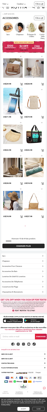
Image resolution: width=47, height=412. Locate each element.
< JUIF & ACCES (8, 14)
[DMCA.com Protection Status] (23, 387)
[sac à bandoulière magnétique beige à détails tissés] (34, 101)
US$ (29, 372)
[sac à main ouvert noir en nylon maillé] (34, 134)
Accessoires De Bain (9, 271)
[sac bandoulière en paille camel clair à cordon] (13, 167)
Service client (7, 354)
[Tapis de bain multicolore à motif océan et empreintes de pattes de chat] (34, 167)
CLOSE (39, 409)
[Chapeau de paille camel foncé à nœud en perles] (13, 200)
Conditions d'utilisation (19, 392)
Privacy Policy (5, 404)
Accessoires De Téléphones (12, 282)
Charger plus (23, 246)
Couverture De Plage (10, 287)
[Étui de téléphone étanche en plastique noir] (13, 101)
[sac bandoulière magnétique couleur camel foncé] (34, 200)
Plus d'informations (9, 368)
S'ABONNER (41, 337)
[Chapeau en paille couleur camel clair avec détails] (13, 134)
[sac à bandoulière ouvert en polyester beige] (34, 68)
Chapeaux (6, 261)
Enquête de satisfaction (10, 349)
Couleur (20, 4)
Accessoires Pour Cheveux (12, 266)
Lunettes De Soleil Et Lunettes (13, 276)
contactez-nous (7, 363)
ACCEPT (23, 409)
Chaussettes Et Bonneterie (12, 292)
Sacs (3, 256)
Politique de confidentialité (38, 392)
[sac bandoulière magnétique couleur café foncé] (13, 68)
